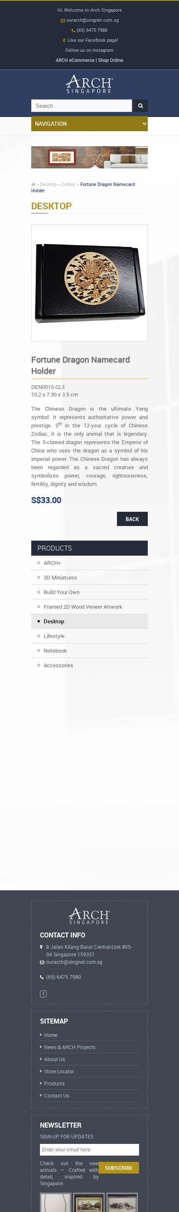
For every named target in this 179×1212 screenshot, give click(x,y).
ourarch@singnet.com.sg (92, 20)
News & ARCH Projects (69, 1047)
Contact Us (56, 1095)
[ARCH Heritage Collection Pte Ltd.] (89, 83)
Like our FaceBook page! (92, 40)
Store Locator (59, 1071)
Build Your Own (62, 592)
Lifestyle (54, 636)
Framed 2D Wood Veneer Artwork (83, 606)
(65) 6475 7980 (91, 30)
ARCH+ (52, 563)
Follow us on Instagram (89, 50)
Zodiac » (70, 184)
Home (50, 1035)
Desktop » (50, 184)
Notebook (55, 650)
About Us (54, 1059)
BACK (132, 519)
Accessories (58, 665)
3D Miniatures (60, 577)
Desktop (54, 621)
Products (54, 1083)
